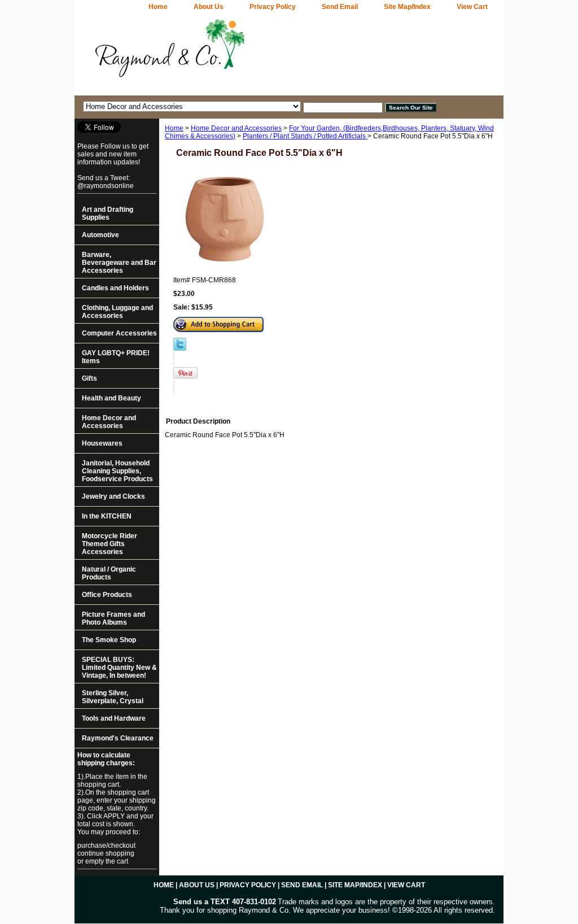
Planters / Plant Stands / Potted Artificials (305, 136)
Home (174, 128)
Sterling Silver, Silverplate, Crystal (112, 697)
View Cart (472, 7)
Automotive (100, 235)
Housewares (102, 443)
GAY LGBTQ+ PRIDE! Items (116, 357)
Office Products (107, 595)
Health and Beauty (111, 398)
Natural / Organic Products (109, 573)
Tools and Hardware (114, 718)
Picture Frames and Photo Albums (113, 618)
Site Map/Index (407, 7)
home (158, 7)
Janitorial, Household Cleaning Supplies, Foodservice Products (117, 471)
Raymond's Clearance (118, 738)
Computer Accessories (119, 333)
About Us (209, 7)
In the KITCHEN (107, 516)
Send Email (340, 7)
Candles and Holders (115, 288)
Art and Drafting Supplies (107, 213)
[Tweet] (179, 348)
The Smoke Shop (109, 640)
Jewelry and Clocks (113, 496)
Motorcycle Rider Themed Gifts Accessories (109, 544)
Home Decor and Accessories (236, 128)
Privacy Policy (272, 7)
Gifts (89, 378)
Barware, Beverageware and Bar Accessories (119, 262)
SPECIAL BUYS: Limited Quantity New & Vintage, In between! (119, 667)
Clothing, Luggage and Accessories (117, 312)
